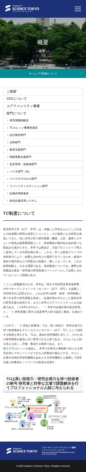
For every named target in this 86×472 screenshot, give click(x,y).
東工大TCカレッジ (14, 348)
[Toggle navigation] (77, 9)
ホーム (33, 73)
